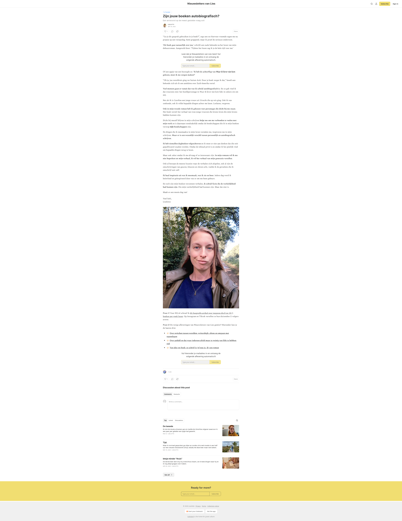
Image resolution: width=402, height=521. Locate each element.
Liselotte (171, 24)
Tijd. (165, 442)
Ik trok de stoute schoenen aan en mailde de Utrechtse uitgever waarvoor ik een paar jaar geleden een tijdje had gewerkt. (190, 430)
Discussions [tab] (179, 420)
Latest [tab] (171, 420)
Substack (190, 517)
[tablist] (172, 394)
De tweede (168, 426)
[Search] (372, 4)
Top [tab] (165, 420)
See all (167, 475)
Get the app (211, 511)
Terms (204, 506)
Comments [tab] (168, 394)
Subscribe (385, 4)
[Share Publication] (376, 4)
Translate (167, 12)
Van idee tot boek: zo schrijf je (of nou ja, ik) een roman (194, 347)
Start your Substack (195, 511)
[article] (201, 431)
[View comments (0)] (172, 31)
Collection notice (213, 506)
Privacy (198, 506)
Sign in (395, 4)
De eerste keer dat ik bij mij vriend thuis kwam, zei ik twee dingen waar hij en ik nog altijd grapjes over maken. (191, 463)
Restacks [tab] (177, 394)
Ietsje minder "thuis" (172, 459)
